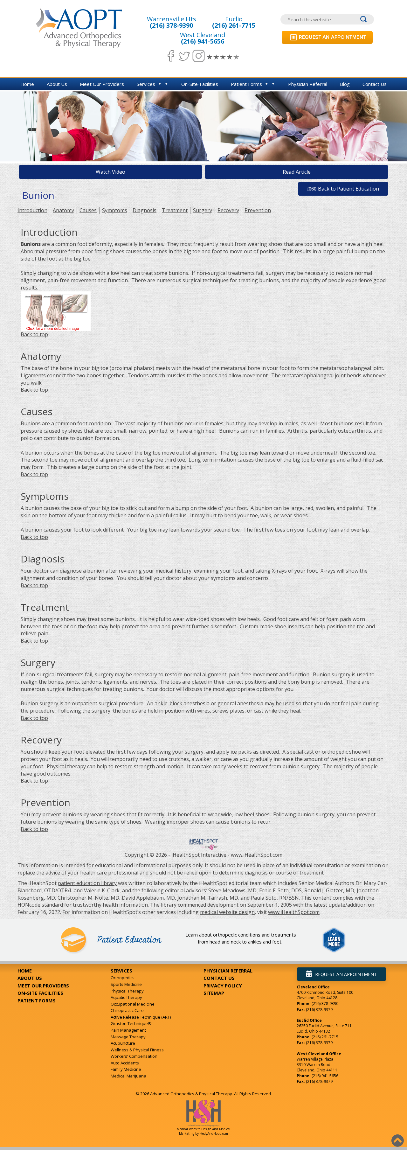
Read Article (297, 171)
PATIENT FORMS (36, 1000)
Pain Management (128, 1030)
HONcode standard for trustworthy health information (82, 904)
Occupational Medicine (133, 1004)
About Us (57, 84)
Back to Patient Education (348, 188)
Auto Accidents (125, 1063)
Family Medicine (126, 1069)
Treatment (175, 210)
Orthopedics (123, 977)
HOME (24, 970)
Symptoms (114, 210)
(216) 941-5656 (202, 41)
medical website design (227, 912)
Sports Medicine (126, 984)
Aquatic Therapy (126, 997)
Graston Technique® (131, 1023)
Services (146, 84)
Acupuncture (123, 1043)
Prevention (258, 210)
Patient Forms (246, 84)
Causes (88, 210)
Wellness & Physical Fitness (137, 1050)
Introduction (32, 210)
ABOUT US (29, 978)
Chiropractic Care (127, 1010)
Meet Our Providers (102, 84)
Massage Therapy (128, 1037)
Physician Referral (307, 84)
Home (27, 84)
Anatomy (63, 210)
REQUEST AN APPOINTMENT (346, 974)
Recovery (228, 210)
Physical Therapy (127, 991)
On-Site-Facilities (199, 84)
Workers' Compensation (134, 1056)
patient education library (87, 883)
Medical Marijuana (128, 1076)
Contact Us (374, 84)
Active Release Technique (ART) (141, 1017)
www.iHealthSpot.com (256, 854)
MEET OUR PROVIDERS (43, 985)
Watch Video (110, 171)
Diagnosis (144, 210)
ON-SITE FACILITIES (40, 993)
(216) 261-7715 (233, 25)
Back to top (34, 334)
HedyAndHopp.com (214, 1133)
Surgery (202, 210)
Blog (345, 84)
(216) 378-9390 (171, 25)
